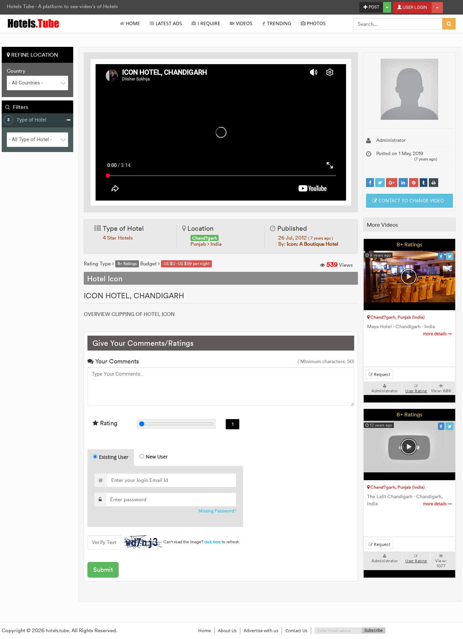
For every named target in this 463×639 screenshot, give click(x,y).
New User (157, 456)
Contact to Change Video (410, 200)
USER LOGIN (414, 7)
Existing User (113, 457)
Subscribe (373, 630)
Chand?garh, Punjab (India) (397, 317)
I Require (208, 23)
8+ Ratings (409, 244)
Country (16, 71)
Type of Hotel (31, 119)
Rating (107, 423)
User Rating (416, 391)
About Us (227, 630)
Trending (278, 23)
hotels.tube (57, 630)
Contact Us (296, 630)
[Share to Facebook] (370, 182)
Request (381, 374)
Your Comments (116, 361)
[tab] (110, 457)
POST (373, 7)
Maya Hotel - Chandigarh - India (407, 330)
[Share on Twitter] (380, 182)
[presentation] (111, 457)
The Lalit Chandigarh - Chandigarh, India (407, 500)
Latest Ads (168, 23)
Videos (244, 23)
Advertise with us (261, 630)
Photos (315, 23)
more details (435, 333)
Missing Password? (217, 511)
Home (132, 23)
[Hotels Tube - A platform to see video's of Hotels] (34, 23)
